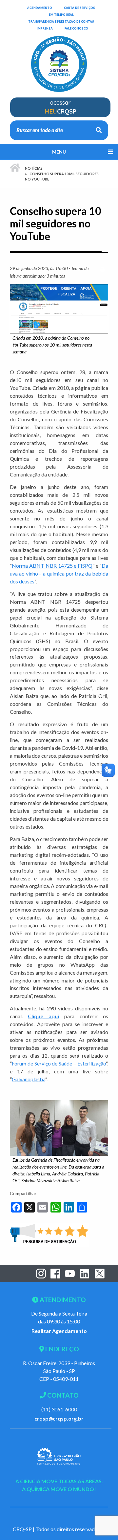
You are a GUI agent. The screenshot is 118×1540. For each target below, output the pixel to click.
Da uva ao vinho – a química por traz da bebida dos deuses (59, 573)
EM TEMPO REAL (61, 14)
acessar (60, 107)
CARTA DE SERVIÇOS (79, 8)
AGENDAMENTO (39, 8)
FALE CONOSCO (76, 28)
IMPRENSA (45, 28)
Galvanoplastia (28, 1079)
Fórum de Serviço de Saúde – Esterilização (59, 1063)
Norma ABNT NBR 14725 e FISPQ (52, 565)
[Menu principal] (59, 152)
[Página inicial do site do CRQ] (59, 60)
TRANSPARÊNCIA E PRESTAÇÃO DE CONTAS (61, 21)
